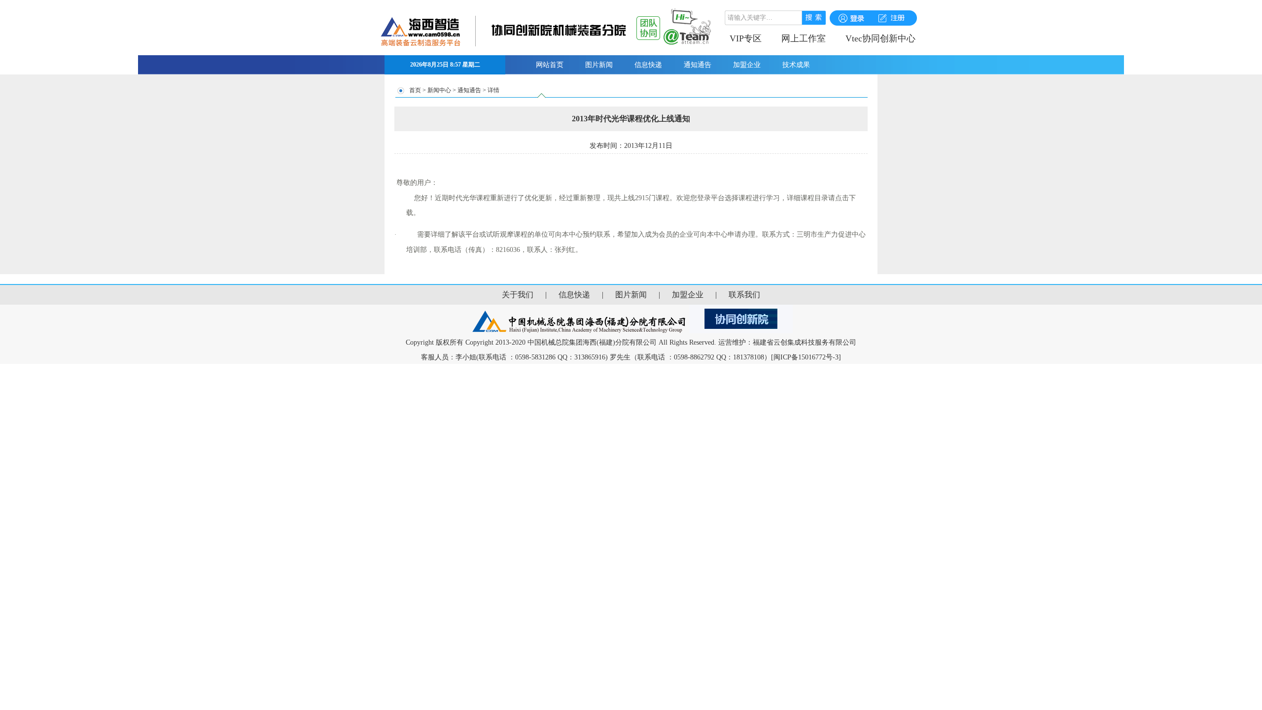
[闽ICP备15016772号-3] (806, 357)
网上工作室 (803, 38)
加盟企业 (747, 65)
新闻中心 (439, 90)
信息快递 (648, 65)
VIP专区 (746, 38)
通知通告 (697, 65)
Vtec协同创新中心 (880, 38)
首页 (415, 90)
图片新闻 (599, 65)
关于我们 (517, 294)
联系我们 (744, 294)
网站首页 (549, 65)
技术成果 (796, 65)
